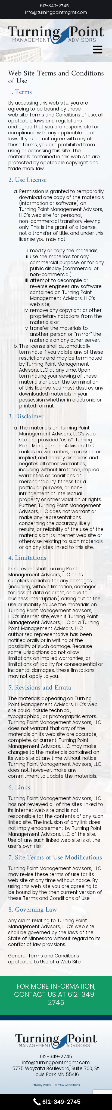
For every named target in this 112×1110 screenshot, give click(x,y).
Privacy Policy (41, 1085)
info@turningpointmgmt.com (56, 12)
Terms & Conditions (66, 1085)
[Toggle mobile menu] (98, 49)
